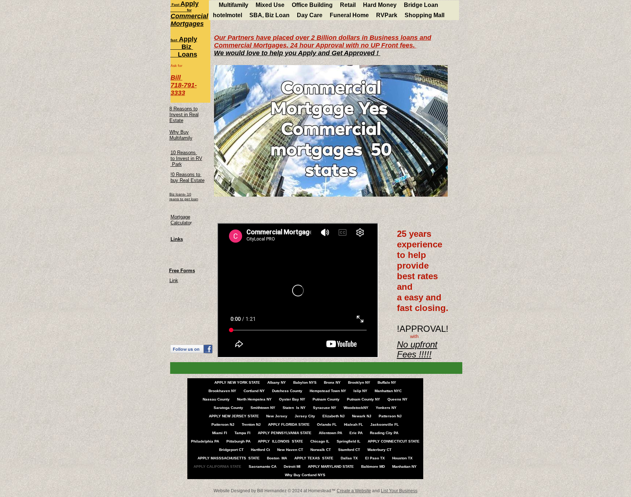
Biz (182, 46)
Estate (176, 120)
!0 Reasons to (186, 174)
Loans (184, 54)
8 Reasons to (183, 108)
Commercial (189, 16)
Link (173, 280)
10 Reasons (184, 152)
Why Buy (179, 132)
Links (177, 239)
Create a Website (354, 490)
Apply (189, 3)
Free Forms (182, 270)
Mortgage (180, 217)
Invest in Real (184, 114)
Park (176, 164)
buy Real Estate (187, 180)
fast (174, 40)
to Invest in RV (186, 158)
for (181, 10)
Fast (175, 5)
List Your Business (399, 490)
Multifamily (180, 138)
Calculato (180, 222)
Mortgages (187, 23)
